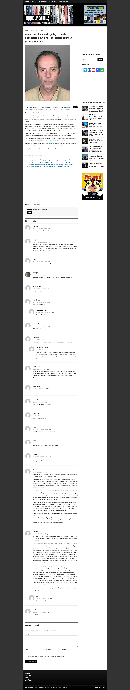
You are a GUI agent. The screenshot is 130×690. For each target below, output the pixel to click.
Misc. (26, 30)
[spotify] (102, 70)
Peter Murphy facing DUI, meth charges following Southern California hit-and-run (49, 166)
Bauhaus (31, 107)
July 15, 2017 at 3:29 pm (38, 534)
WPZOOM (102, 687)
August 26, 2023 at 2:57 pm (39, 612)
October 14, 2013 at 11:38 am (40, 228)
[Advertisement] (93, 38)
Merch (26, 677)
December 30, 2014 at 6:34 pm (40, 456)
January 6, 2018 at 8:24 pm (42, 598)
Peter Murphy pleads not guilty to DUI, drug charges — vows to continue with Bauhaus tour (51, 164)
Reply (49, 228)
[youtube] (93, 70)
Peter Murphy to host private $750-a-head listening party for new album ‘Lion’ (48, 161)
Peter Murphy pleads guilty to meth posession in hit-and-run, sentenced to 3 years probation (48, 38)
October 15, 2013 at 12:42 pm (43, 312)
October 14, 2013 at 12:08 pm (40, 275)
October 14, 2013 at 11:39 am (40, 242)
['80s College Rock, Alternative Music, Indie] (48, 14)
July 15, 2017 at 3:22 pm (38, 472)
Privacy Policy (42, 1)
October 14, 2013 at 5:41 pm (39, 288)
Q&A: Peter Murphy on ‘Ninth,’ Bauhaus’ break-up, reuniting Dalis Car (96, 140)
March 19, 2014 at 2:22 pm (39, 388)
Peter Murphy (41, 107)
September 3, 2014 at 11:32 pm (40, 429)
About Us (27, 1)
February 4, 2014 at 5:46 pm (39, 369)
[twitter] (85, 70)
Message (27, 633)
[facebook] (89, 70)
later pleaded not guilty (49, 143)
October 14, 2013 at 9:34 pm (39, 326)
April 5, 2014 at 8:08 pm (38, 402)
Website (64, 649)
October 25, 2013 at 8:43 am (39, 339)
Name (26, 649)
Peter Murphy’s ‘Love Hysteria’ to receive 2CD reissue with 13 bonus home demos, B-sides (51, 159)
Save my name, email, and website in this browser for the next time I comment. (45, 656)
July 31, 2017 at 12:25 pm (42, 349)
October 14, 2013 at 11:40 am (40, 261)
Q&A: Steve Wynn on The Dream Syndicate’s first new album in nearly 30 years (97, 124)
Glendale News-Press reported (45, 112)
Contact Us (34, 1)
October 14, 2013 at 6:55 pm (39, 302)
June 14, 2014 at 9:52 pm (39, 415)
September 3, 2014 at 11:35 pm (40, 443)
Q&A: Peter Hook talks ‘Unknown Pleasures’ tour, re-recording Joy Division (96, 165)
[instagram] (98, 70)
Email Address (47, 649)
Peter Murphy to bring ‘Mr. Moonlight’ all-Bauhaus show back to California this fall (49, 162)
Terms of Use (52, 1)
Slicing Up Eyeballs (43, 209)
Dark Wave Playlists (63, 1)
